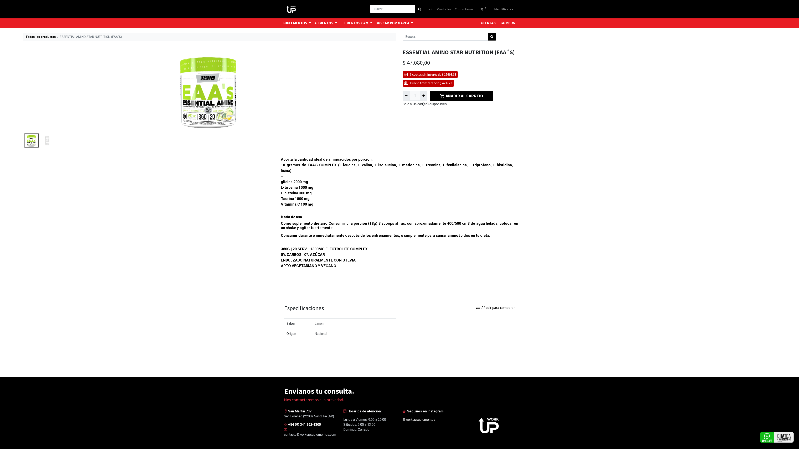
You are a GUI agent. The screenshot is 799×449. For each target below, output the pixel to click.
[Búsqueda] (419, 9)
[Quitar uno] (406, 95)
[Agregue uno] (423, 95)
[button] (51, 90)
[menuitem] (429, 9)
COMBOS (508, 23)
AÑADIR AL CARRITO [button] (464, 95)
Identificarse (503, 9)
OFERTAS (488, 23)
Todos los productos (41, 37)
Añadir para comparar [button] (498, 307)
